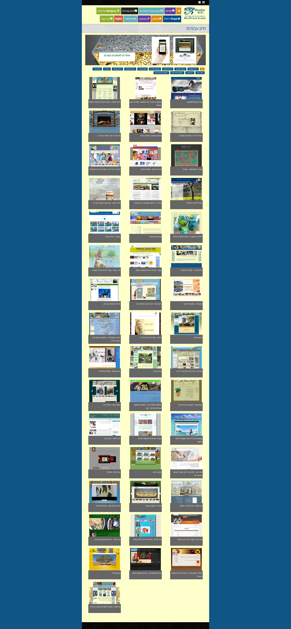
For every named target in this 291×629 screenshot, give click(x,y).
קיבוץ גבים (157, 371)
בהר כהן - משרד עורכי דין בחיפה (189, 539)
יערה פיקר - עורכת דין (112, 438)
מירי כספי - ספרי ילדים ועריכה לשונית (106, 270)
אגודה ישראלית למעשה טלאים (149, 438)
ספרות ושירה (142, 69)
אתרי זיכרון (200, 73)
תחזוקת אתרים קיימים (161, 73)
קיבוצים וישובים (180, 69)
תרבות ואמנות (168, 69)
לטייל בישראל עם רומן (112, 304)
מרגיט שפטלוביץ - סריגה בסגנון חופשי (146, 573)
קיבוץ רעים (157, 472)
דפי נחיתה (190, 73)
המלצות (129, 18)
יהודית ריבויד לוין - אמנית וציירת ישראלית (104, 169)
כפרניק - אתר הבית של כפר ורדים (189, 371)
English (118, 18)
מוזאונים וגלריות (154, 69)
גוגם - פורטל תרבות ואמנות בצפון (148, 270)
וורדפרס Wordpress (107, 11)
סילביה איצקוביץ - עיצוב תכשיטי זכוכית (187, 237)
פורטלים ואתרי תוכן (177, 73)
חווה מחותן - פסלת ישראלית (109, 371)
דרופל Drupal (170, 18)
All (202, 69)
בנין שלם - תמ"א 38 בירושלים (191, 506)
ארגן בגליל (116, 573)
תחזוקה (143, 18)
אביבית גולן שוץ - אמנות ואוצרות (108, 506)
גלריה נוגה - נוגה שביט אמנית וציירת (106, 203)
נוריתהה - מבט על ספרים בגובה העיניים (105, 607)
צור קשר (105, 18)
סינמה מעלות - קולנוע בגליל (150, 136)
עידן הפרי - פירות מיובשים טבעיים (107, 539)
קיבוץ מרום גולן (155, 237)
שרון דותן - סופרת (113, 472)
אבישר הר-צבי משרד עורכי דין (109, 136)
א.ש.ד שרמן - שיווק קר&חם (151, 169)
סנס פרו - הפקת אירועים (193, 304)
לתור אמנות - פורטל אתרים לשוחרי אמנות (104, 102)
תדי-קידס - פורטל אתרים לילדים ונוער (147, 539)
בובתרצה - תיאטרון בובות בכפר (190, 405)
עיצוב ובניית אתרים (150, 11)
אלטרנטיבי (97, 69)
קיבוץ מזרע (198, 338)
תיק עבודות (128, 11)
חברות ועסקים (193, 69)
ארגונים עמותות (130, 69)
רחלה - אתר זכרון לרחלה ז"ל (150, 338)
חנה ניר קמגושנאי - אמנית (192, 169)
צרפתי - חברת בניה (112, 237)
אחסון (155, 18)
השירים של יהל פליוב (194, 203)
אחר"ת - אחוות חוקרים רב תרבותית (147, 203)
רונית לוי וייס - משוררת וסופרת (190, 136)
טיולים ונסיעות (117, 69)
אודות (169, 11)
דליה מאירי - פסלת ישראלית (191, 270)
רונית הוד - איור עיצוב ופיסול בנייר (148, 304)
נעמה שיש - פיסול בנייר (111, 405)
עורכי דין (107, 69)
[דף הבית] (194, 19)
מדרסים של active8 (194, 102)
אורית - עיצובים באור (153, 506)
